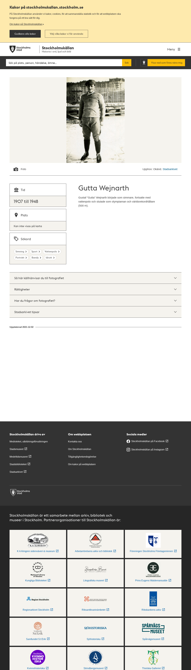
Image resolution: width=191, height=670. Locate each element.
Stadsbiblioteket (18, 464)
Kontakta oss (75, 441)
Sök (127, 62)
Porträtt (20, 257)
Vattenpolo (51, 251)
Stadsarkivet (170, 169)
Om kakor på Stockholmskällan (26, 24)
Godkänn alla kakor (25, 33)
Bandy (35, 257)
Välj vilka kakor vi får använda (66, 33)
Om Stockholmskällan (79, 449)
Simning (20, 251)
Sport (34, 251)
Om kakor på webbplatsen (82, 464)
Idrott (49, 257)
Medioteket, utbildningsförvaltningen (29, 441)
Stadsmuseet (16, 449)
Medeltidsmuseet (19, 456)
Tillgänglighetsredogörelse (82, 456)
